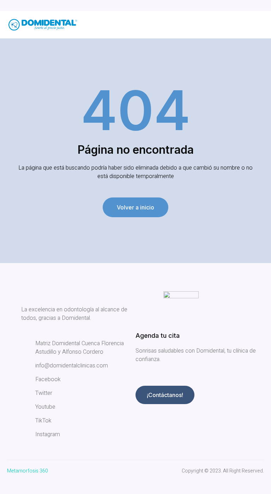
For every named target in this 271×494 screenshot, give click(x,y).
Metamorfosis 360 (27, 471)
